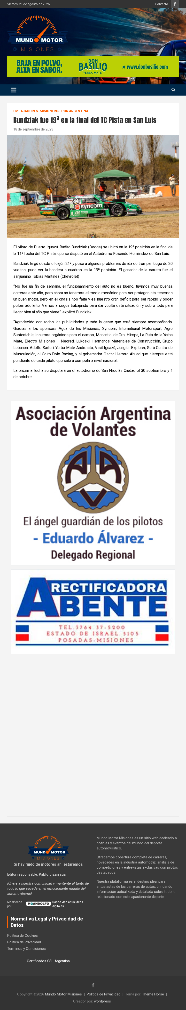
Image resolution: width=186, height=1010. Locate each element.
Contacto (161, 4)
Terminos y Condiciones (26, 948)
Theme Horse (153, 994)
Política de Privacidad (24, 942)
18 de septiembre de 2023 (33, 129)
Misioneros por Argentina (64, 111)
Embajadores (25, 111)
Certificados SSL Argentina (48, 961)
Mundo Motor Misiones (63, 994)
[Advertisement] (93, 732)
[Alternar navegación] (13, 90)
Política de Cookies (22, 935)
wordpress (102, 1001)
